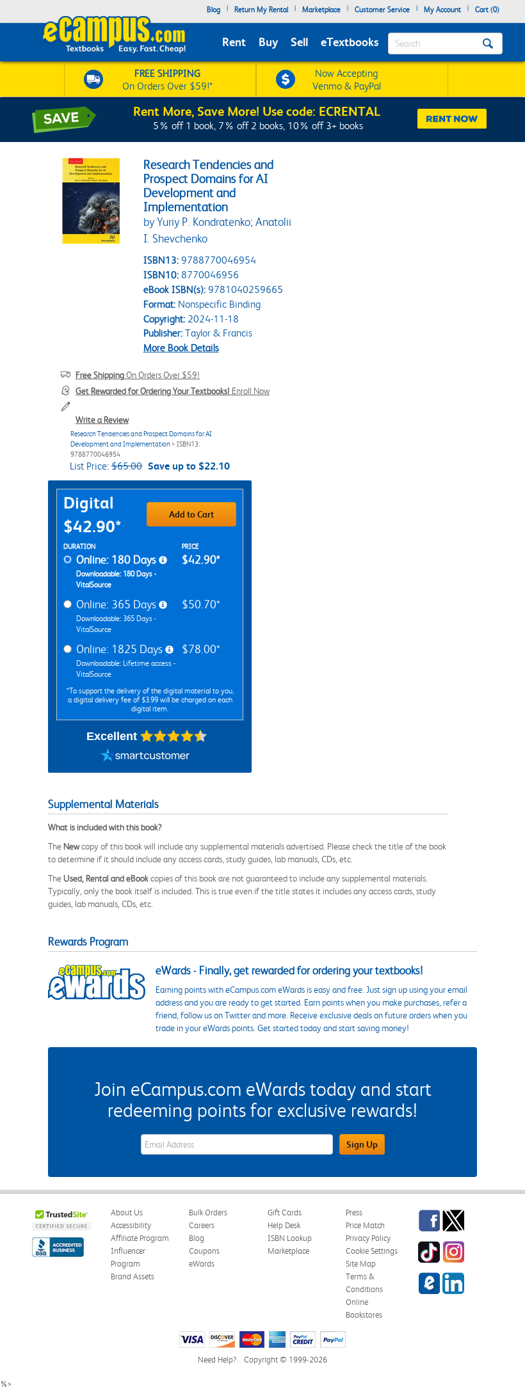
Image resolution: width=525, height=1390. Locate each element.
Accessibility (131, 1225)
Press (354, 1212)
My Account (442, 9)
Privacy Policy (368, 1238)
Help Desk (284, 1225)
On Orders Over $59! (138, 375)
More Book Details (181, 348)
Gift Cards (285, 1212)
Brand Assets (132, 1276)
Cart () (487, 9)
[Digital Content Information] (163, 560)
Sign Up (362, 1144)
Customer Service (382, 9)
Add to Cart (191, 514)
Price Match (365, 1225)
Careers (201, 1225)
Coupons (204, 1251)
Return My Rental (261, 9)
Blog (213, 9)
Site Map (361, 1263)
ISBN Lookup (290, 1238)
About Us (127, 1212)
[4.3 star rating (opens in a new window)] (173, 736)
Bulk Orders (208, 1212)
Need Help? (217, 1359)
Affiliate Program (140, 1238)
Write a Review (102, 420)
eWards (201, 1263)
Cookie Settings (372, 1251)
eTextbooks (349, 42)
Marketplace (321, 9)
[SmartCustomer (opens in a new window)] (145, 756)
